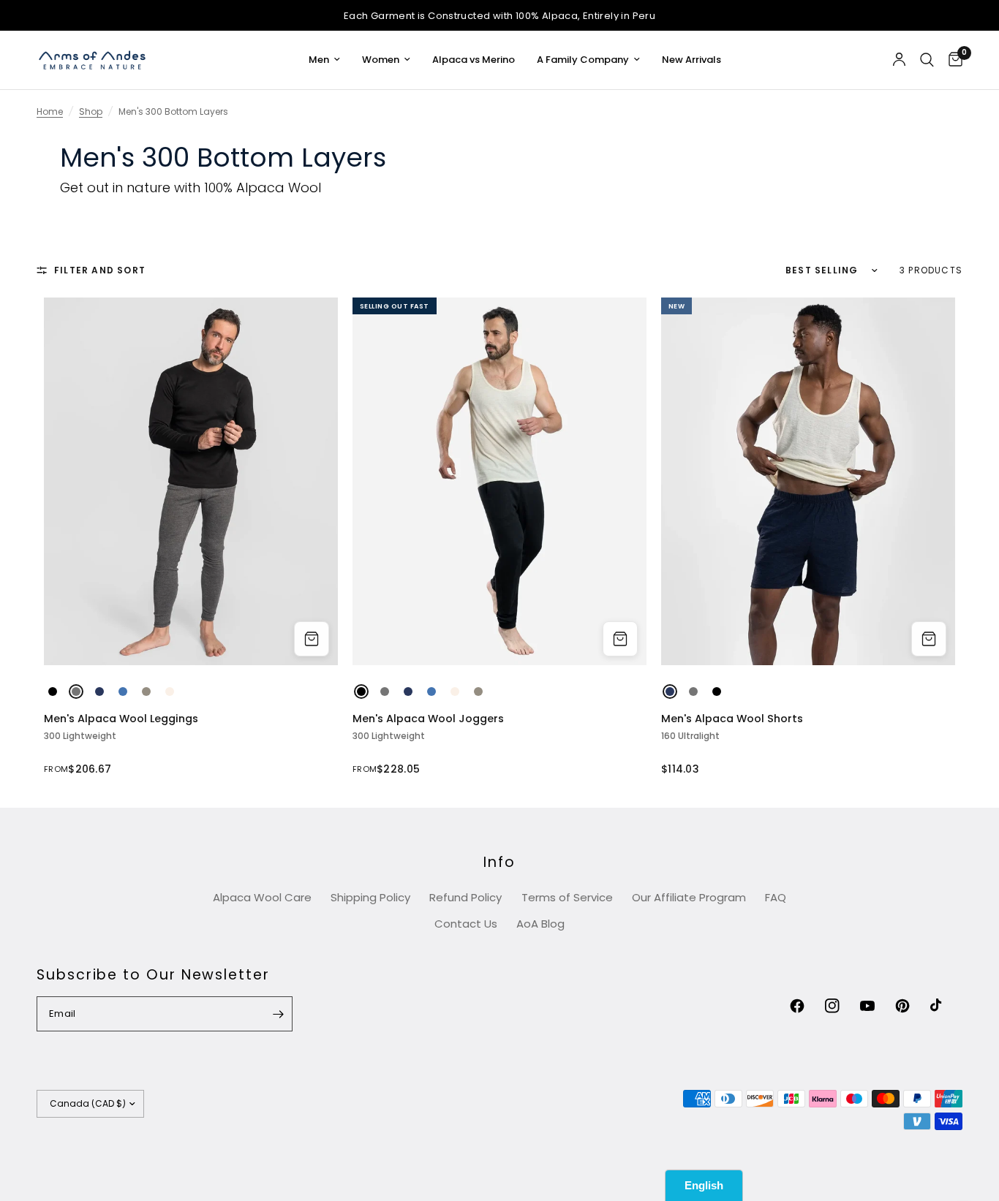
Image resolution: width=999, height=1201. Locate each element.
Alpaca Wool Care (262, 897)
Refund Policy (465, 897)
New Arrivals (691, 60)
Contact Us (465, 923)
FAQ (775, 897)
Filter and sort (100, 270)
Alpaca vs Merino (473, 60)
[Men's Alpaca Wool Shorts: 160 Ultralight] (808, 481)
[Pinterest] (911, 1006)
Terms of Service (567, 897)
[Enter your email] (278, 1013)
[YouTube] (876, 1006)
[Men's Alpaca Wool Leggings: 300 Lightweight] (191, 481)
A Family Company (583, 60)
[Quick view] (311, 638)
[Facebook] (806, 1006)
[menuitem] (324, 60)
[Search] (927, 60)
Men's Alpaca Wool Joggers (428, 719)
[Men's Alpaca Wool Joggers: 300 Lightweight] (499, 481)
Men (319, 60)
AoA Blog (540, 923)
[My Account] (899, 60)
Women (380, 60)
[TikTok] (946, 1006)
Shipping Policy (370, 897)
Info (499, 862)
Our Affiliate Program (689, 897)
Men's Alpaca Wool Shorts (732, 719)
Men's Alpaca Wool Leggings (121, 719)
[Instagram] (841, 1006)
